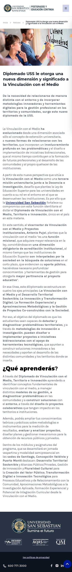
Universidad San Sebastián (26, 202)
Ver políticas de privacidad (36, 557)
